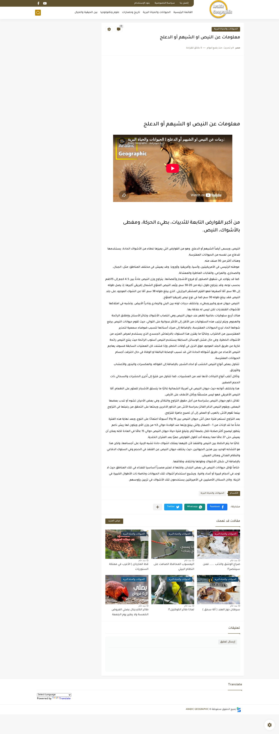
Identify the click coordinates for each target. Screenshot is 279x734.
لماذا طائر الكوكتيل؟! (181, 609)
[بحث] (38, 13)
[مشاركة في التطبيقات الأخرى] (157, 507)
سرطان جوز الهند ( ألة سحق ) (221, 609)
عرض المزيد (114, 521)
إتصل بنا (184, 3)
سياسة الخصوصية (165, 3)
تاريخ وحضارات (131, 12)
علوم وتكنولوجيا (109, 12)
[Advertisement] (172, 88)
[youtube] (45, 3)
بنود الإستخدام (142, 3)
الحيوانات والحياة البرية (157, 12)
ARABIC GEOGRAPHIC (197, 709)
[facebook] (38, 3)
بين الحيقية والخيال (86, 12)
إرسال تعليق (227, 642)
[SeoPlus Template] (238, 709)
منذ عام (233, 560)
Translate (65, 698)
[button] (217, 507)
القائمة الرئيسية (183, 12)
